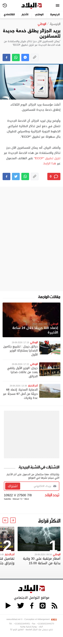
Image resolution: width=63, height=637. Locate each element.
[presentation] (13, 520)
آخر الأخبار (33, 385)
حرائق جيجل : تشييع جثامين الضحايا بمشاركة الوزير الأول (20, 350)
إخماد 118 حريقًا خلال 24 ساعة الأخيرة (35, 330)
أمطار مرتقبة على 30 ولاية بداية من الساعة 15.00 (41, 561)
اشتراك (13, 486)
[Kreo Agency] (53, 619)
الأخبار (24, 14)
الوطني (39, 14)
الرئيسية (55, 14)
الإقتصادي (9, 14)
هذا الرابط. (49, 163)
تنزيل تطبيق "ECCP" (47, 158)
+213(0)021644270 (45, 623)
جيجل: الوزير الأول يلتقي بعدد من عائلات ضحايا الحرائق (22, 372)
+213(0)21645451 (22, 623)
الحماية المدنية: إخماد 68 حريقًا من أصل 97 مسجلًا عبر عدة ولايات (20, 393)
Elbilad (31, 6)
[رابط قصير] (34, 57)
